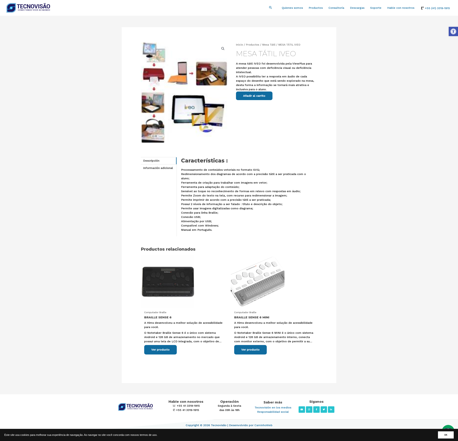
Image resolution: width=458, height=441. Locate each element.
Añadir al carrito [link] (254, 95)
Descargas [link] (357, 7)
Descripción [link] (151, 160)
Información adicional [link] (158, 168)
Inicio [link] (239, 44)
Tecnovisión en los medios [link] (273, 407)
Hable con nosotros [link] (400, 7)
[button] (223, 48)
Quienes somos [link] (292, 7)
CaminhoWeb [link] (263, 425)
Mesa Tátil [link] (268, 44)
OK (445, 435)
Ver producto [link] (160, 349)
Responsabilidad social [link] (273, 411)
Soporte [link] (375, 7)
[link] (453, 31)
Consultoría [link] (336, 7)
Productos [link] (316, 7)
